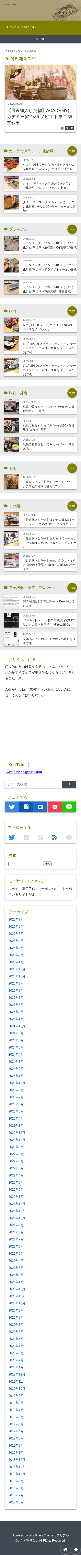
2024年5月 (16, 1047)
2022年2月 (16, 1189)
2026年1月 (16, 962)
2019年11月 (16, 1381)
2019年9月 (16, 1395)
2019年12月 (16, 1374)
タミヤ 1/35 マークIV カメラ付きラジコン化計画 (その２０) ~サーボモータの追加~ (49, 206)
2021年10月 (16, 1218)
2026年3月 (16, 948)
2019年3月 (16, 1438)
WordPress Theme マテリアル (49, 1535)
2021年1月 (16, 1282)
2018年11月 (16, 1467)
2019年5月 (16, 1424)
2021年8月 (16, 1232)
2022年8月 (16, 1154)
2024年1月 (16, 1076)
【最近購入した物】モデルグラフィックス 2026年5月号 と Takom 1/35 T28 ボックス (49, 565)
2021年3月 (16, 1267)
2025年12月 (16, 969)
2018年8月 (16, 1488)
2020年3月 (16, 1353)
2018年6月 (16, 1502)
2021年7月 (16, 1239)
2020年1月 (16, 1367)
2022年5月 (16, 1168)
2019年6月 (16, 1417)
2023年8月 (16, 1090)
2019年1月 (16, 1452)
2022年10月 (16, 1140)
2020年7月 (16, 1324)
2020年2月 (16, 1360)
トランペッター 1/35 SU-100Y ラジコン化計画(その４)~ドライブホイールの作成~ (50, 269)
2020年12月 (16, 1289)
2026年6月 (16, 926)
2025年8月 (16, 990)
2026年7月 (16, 919)
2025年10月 (16, 976)
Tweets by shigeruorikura (23, 772)
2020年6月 (16, 1331)
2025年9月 (16, 983)
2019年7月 (16, 1410)
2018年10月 (16, 1474)
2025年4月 (16, 1012)
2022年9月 (16, 1147)
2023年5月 (16, 1111)
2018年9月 (16, 1481)
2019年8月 (16, 1403)
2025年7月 (16, 997)
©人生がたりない (27, 1540)
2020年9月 (16, 1310)
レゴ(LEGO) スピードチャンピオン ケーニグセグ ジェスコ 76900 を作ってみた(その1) (49, 370)
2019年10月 (16, 1388)
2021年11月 (16, 1211)
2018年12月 (16, 1459)
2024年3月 (16, 1061)
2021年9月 (16, 1225)
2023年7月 (16, 1097)
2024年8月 (16, 1033)
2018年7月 (16, 1495)
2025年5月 (16, 1004)
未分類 (69, 128)
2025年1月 (16, 1019)
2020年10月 (16, 1303)
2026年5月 (16, 933)
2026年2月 (16, 955)
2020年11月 (16, 1296)
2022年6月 (16, 1161)
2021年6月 (16, 1246)
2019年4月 (16, 1431)
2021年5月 (16, 1253)
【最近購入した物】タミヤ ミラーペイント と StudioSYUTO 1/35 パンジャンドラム (50, 543)
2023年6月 (16, 1104)
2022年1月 (16, 1196)
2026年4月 (16, 940)
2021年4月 (16, 1260)
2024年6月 (16, 1040)
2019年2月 (16, 1445)
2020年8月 (16, 1317)
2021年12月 (16, 1203)
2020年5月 (16, 1339)
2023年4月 (16, 1118)
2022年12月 (16, 1132)
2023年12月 (16, 1083)
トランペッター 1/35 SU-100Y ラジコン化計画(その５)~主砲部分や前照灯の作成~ (50, 247)
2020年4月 (16, 1346)
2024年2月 (16, 1068)
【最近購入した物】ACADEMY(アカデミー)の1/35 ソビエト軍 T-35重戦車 (40, 116)
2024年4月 (16, 1054)
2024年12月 (16, 1026)
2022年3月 (16, 1182)
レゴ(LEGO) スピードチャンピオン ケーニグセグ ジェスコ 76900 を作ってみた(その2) (49, 348)
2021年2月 (16, 1275)
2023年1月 (16, 1125)
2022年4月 (16, 1175)
